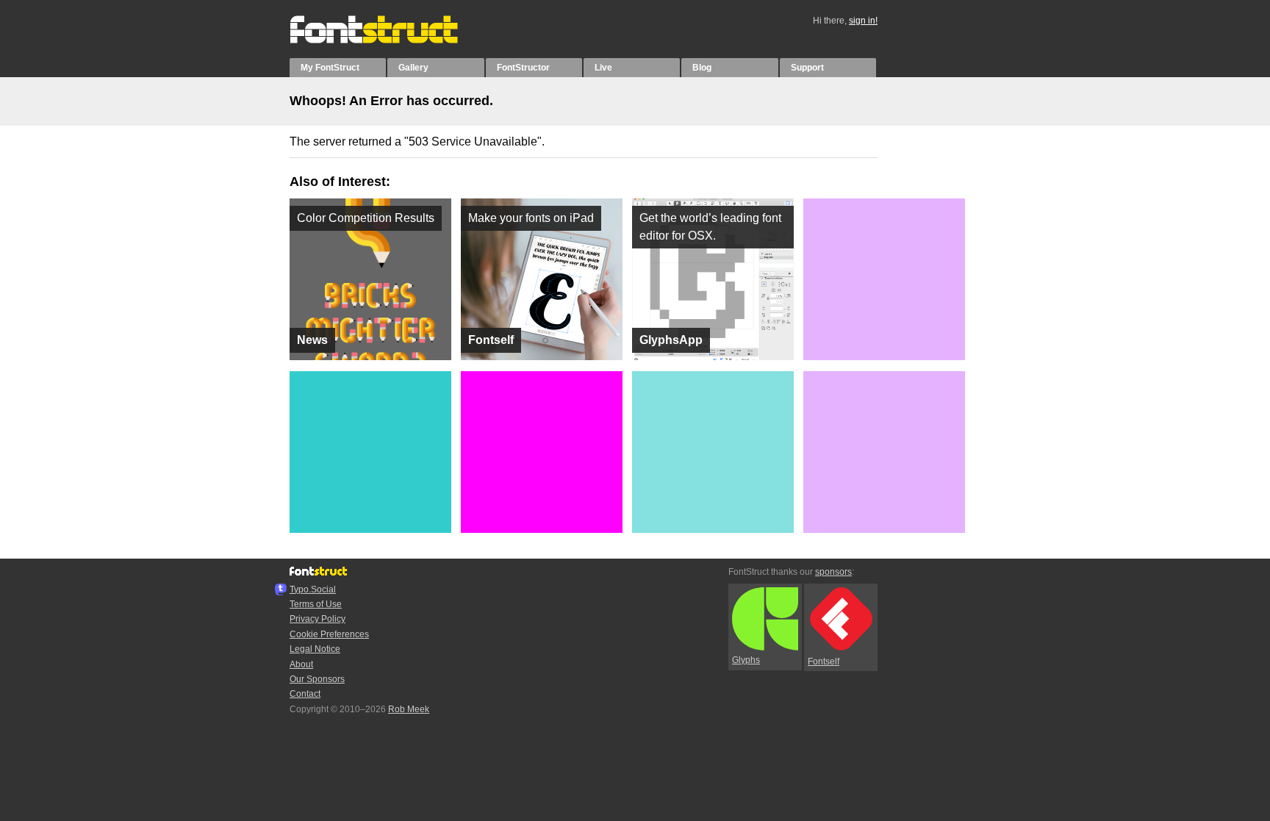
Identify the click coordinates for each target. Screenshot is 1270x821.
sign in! (863, 20)
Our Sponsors (317, 679)
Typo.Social (313, 589)
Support (807, 67)
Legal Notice (315, 649)
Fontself (823, 661)
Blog (701, 67)
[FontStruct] (389, 40)
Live (603, 67)
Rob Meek (408, 709)
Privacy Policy (317, 619)
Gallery (413, 67)
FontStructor (523, 67)
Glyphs (746, 660)
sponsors (833, 572)
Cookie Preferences (329, 634)
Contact (305, 694)
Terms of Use (316, 604)
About (301, 664)
